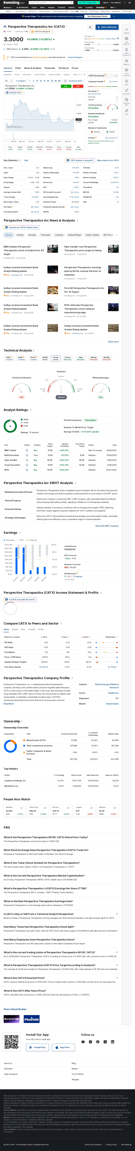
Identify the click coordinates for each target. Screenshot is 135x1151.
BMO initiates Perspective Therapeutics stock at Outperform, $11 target (24, 250)
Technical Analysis (18, 350)
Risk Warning (126, 1145)
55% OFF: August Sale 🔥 (88, 3)
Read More (9, 704)
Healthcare (113, 693)
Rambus (102, 807)
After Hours (12, 49)
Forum (75, 68)
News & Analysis (32, 68)
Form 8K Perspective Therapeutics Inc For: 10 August (84, 290)
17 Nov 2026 (74, 197)
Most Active (32, 11)
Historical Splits (55, 75)
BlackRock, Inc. (11, 786)
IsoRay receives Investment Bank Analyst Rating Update (21, 269)
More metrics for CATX (108, 160)
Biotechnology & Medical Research (107, 686)
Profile (17, 75)
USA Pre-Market (128, 11)
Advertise (8, 1069)
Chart (18, 68)
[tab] (9, 358)
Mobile (75, 1069)
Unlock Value (111, 39)
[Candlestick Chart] (6, 81)
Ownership (27, 75)
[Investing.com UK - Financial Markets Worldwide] (14, 2)
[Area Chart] (11, 81)
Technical (63, 68)
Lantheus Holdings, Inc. (15, 780)
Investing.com (16, 275)
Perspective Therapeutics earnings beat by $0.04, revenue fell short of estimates (82, 271)
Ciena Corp (33, 807)
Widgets (75, 1079)
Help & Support (11, 1074)
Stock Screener (20, 11)
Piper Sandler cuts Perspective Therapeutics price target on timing (82, 248)
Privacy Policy (111, 1145)
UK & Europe (94, 11)
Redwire (9, 807)
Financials (50, 68)
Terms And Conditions (93, 1145)
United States (112, 704)
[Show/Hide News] (65, 81)
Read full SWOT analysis (107, 526)
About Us (8, 1063)
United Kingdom (44, 11)
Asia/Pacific (116, 11)
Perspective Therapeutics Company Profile (37, 678)
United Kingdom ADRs (61, 11)
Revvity (55, 807)
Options (67, 75)
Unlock (45, 667)
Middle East (105, 11)
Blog (74, 1063)
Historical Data (39, 75)
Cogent (79, 807)
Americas (83, 11)
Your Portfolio (78, 1074)
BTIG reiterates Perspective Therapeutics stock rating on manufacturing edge (79, 309)
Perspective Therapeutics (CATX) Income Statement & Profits (51, 592)
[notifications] (124, 2)
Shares (8, 11)
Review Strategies (75, 57)
